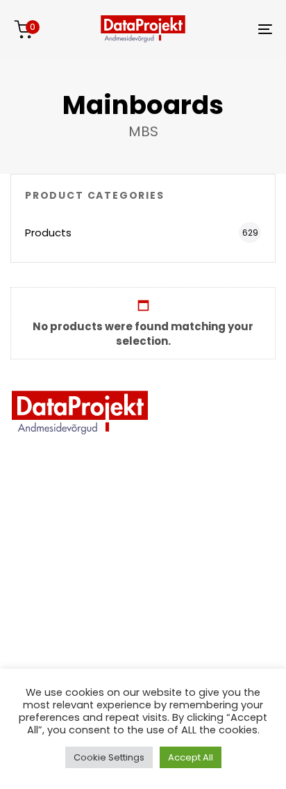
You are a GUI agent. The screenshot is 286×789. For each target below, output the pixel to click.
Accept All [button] (190, 757)
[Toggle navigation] (229, 29)
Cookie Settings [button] (109, 757)
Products (48, 232)
